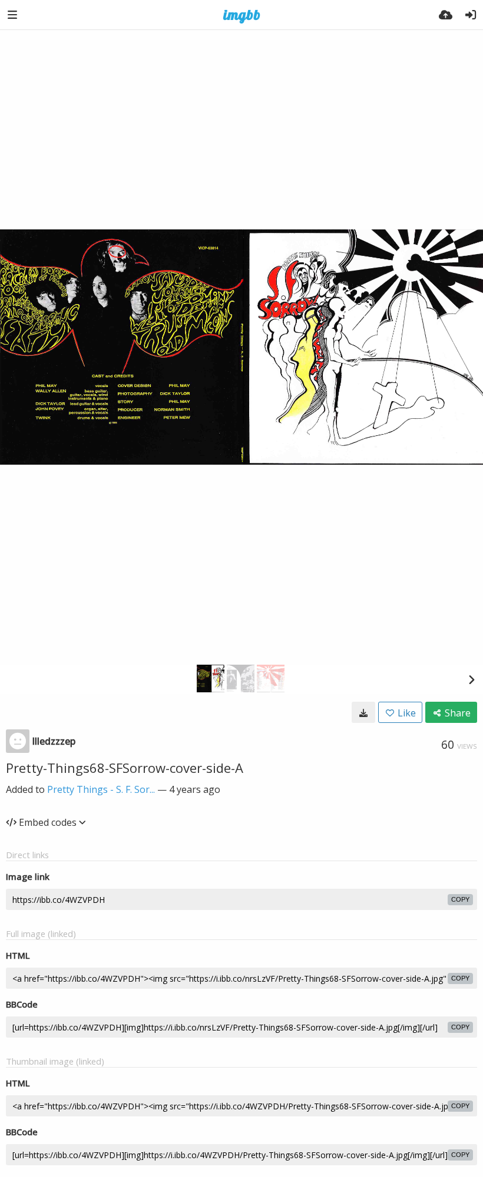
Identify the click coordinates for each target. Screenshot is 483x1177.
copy (460, 899)
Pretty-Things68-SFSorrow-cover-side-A (124, 767)
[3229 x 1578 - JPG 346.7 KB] (363, 712)
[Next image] (471, 679)
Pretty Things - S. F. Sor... (101, 789)
